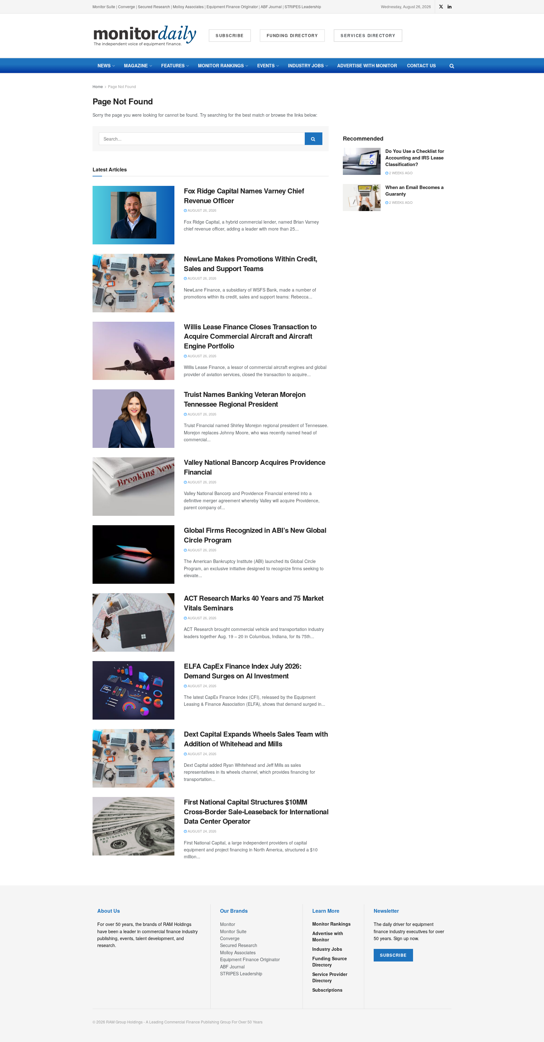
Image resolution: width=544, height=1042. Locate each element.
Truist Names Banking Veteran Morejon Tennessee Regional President (244, 399)
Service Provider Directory (329, 977)
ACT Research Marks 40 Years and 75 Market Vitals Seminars (254, 603)
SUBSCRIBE (393, 955)
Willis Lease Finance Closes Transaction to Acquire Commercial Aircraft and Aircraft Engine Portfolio (250, 336)
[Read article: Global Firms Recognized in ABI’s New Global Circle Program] (133, 554)
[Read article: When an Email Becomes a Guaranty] (362, 197)
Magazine (136, 65)
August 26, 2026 (201, 210)
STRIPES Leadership (303, 6)
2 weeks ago (400, 172)
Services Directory (368, 35)
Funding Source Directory (329, 961)
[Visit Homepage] (145, 35)
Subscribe (230, 35)
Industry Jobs (306, 65)
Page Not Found (122, 86)
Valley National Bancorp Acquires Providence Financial (254, 467)
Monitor (227, 924)
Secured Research (154, 6)
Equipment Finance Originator (232, 6)
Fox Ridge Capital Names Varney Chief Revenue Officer (244, 195)
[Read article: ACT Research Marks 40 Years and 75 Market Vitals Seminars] (133, 622)
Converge (126, 6)
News (104, 65)
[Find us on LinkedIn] (449, 6)
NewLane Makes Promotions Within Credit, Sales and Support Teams (250, 263)
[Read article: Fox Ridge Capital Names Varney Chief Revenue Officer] (133, 215)
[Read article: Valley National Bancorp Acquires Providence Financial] (133, 486)
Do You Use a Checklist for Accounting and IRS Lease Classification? (414, 158)
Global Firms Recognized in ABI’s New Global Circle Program (255, 535)
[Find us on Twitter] (441, 6)
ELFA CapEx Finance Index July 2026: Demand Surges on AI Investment (243, 671)
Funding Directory (292, 35)
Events (266, 65)
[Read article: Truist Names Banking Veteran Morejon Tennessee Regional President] (133, 418)
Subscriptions (327, 990)
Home (98, 86)
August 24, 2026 (201, 685)
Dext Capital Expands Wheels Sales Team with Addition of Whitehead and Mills (256, 739)
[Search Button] (452, 65)
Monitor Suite (104, 6)
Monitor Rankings (221, 65)
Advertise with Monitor (367, 65)
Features (172, 65)
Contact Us (421, 65)
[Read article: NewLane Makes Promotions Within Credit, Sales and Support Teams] (133, 283)
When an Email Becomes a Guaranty (414, 190)
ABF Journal (271, 6)
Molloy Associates (189, 6)
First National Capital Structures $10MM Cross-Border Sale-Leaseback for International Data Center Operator (256, 811)
